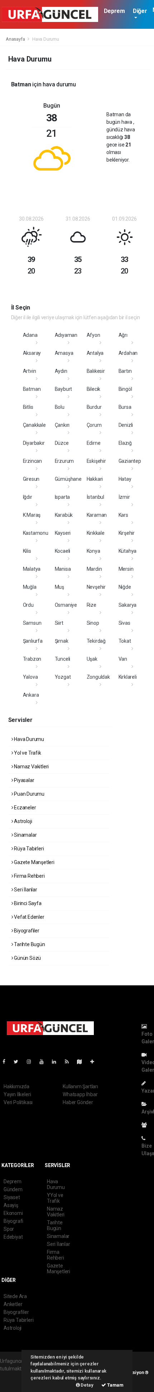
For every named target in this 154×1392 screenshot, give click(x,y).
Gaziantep (130, 461)
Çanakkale (34, 425)
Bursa (125, 407)
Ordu (28, 605)
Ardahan (128, 353)
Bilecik (94, 389)
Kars (123, 515)
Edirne (94, 443)
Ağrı (123, 335)
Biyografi (13, 1221)
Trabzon (32, 659)
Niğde (125, 587)
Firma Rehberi (28, 876)
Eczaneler (24, 807)
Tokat (125, 641)
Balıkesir (96, 371)
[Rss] (69, 1062)
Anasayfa (16, 39)
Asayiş (11, 1205)
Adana (30, 335)
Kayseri (63, 533)
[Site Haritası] (82, 1062)
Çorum (94, 425)
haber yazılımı (15, 1376)
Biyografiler (26, 931)
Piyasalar (23, 780)
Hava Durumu (28, 739)
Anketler (13, 1304)
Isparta (62, 497)
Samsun (32, 623)
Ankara (31, 695)
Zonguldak (98, 677)
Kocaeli (63, 551)
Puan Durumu (28, 794)
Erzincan (32, 461)
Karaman (97, 515)
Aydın (61, 371)
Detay (86, 1385)
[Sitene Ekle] (95, 1062)
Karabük (64, 515)
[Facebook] (7, 1062)
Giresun (31, 479)
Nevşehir (96, 587)
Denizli (126, 425)
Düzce (62, 443)
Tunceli (63, 659)
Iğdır (27, 497)
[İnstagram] (32, 1062)
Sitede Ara (15, 1296)
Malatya (32, 569)
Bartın (125, 371)
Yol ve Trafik (27, 753)
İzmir (124, 497)
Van (123, 659)
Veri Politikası (18, 1102)
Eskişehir (96, 461)
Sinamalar (25, 835)
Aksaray (32, 353)
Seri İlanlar (25, 889)
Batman (32, 389)
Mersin (126, 569)
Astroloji (22, 821)
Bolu (59, 407)
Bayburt (63, 389)
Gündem (13, 1189)
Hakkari (95, 479)
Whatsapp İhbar (80, 1094)
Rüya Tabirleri (28, 848)
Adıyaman (66, 335)
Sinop (93, 623)
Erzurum (64, 461)
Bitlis (28, 407)
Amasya (64, 353)
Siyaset (12, 1197)
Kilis (27, 551)
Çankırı (62, 425)
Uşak (92, 659)
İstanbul (95, 497)
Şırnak (61, 641)
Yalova (30, 677)
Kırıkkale (96, 533)
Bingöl (125, 389)
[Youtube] (44, 1062)
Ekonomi (13, 1213)
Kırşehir (127, 533)
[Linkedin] (57, 1062)
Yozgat (63, 677)
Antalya (95, 353)
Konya (93, 551)
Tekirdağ (96, 641)
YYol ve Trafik (55, 1198)
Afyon (93, 335)
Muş (59, 587)
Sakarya (128, 605)
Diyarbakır (34, 443)
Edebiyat (13, 1237)
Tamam (115, 1385)
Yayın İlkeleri (17, 1094)
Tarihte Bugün (29, 944)
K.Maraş (32, 515)
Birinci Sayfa (27, 903)
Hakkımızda (16, 1086)
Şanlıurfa (33, 641)
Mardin (94, 569)
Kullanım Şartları (80, 1086)
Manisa (63, 569)
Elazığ (125, 443)
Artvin (29, 371)
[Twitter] (19, 1062)
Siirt (59, 623)
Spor (9, 1229)
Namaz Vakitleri (31, 766)
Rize (91, 605)
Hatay (125, 479)
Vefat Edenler (28, 917)
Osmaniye (66, 605)
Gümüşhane (68, 479)
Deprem (114, 11)
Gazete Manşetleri (33, 862)
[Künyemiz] (145, 1125)
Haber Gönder (78, 1102)
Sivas (124, 623)
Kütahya (128, 551)
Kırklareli (128, 677)
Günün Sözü (27, 958)
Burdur (94, 407)
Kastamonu (35, 533)
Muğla (30, 587)
